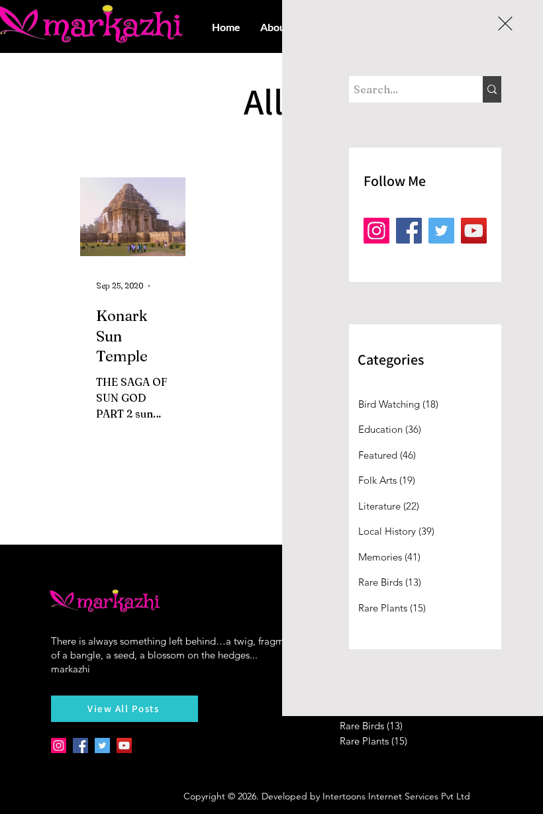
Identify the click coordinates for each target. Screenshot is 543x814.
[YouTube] (474, 231)
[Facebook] (409, 231)
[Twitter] (441, 231)
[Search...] (492, 89)
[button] (505, 23)
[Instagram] (376, 231)
